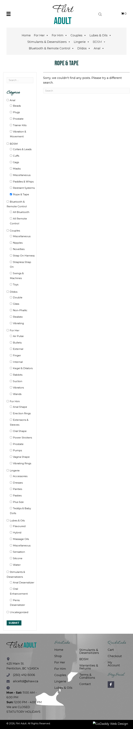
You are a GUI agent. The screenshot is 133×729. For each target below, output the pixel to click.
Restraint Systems (24, 187)
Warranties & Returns (88, 667)
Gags (16, 162)
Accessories (20, 476)
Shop (58, 656)
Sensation (19, 551)
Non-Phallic (20, 310)
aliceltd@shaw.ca (25, 681)
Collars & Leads (22, 149)
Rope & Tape (21, 194)
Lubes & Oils (99, 35)
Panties (17, 489)
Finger (17, 355)
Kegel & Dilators (23, 368)
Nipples (18, 242)
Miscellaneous (21, 175)
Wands (17, 394)
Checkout (115, 656)
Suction (17, 381)
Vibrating (18, 323)
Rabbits (17, 374)
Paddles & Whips (23, 181)
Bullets (17, 342)
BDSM (97, 42)
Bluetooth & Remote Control (49, 48)
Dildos (82, 48)
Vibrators (18, 387)
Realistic (18, 316)
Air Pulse (18, 336)
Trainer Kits (19, 125)
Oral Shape (20, 431)
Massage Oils (21, 539)
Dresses (18, 482)
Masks (17, 168)
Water (17, 564)
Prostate (18, 118)
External (18, 348)
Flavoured (19, 526)
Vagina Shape (21, 456)
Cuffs (16, 155)
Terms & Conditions (87, 676)
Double (17, 297)
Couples (76, 35)
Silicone (17, 558)
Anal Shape (20, 406)
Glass (16, 303)
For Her (39, 35)
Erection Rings (22, 413)
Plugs (16, 112)
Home (26, 35)
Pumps (17, 450)
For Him (57, 35)
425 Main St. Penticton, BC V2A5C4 (22, 666)
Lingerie (80, 42)
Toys (15, 284)
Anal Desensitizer (23, 582)
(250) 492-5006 (24, 675)
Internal (18, 361)
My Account (114, 664)
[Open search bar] (100, 13)
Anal (97, 48)
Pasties (17, 495)
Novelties (18, 249)
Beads (17, 105)
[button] (111, 684)
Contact (85, 684)
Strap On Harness (24, 255)
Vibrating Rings (22, 463)
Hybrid (17, 532)
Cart (111, 650)
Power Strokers (22, 437)
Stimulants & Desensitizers (47, 42)
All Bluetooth (21, 212)
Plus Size (18, 502)
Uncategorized (19, 612)
